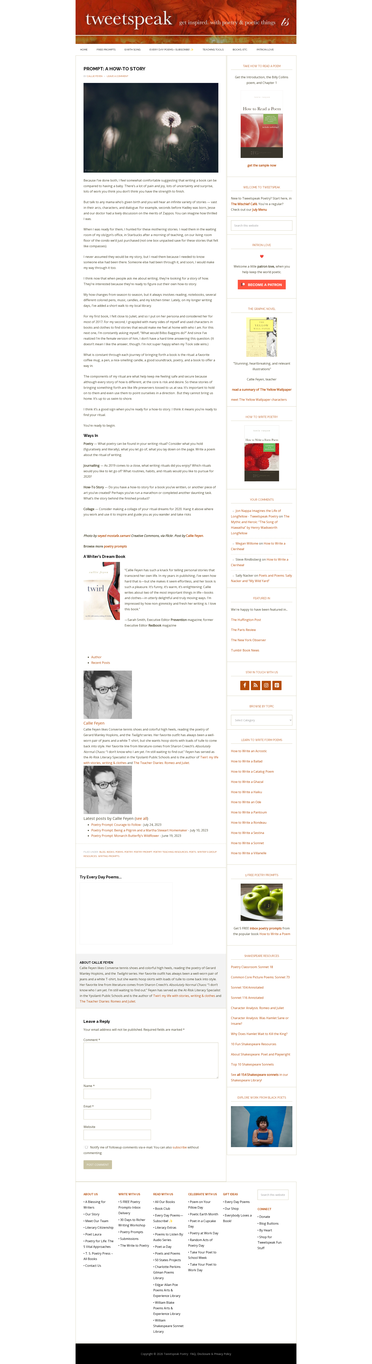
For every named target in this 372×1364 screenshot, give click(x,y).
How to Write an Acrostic (249, 751)
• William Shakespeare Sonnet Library (168, 1326)
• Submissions (128, 1239)
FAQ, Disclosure (200, 1354)
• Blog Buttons (268, 1223)
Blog (102, 852)
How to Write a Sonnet (247, 843)
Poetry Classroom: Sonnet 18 (252, 967)
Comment (92, 1040)
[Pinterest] (277, 685)
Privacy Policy (222, 1354)
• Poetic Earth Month (203, 1214)
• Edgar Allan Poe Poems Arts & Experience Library (166, 1290)
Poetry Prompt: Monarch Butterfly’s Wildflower (125, 836)
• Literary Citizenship (99, 1227)
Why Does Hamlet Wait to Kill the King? (259, 1034)
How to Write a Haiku (246, 792)
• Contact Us (92, 1265)
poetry (128, 852)
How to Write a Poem (274, 934)
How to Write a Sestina (247, 833)
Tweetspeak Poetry (186, 22)
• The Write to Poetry (133, 1245)
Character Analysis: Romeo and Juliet (257, 1008)
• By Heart (264, 1230)
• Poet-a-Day (162, 1247)
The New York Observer (248, 640)
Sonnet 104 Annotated (247, 987)
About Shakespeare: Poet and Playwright (260, 1054)
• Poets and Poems (166, 1253)
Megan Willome (247, 543)
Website (89, 1127)
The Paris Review (243, 630)
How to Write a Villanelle (248, 853)
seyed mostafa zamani (113, 536)
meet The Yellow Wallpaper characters (259, 399)
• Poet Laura (92, 1234)
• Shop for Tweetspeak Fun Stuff (269, 1242)
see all (141, 818)
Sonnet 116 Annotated (247, 998)
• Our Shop (231, 1208)
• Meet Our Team (96, 1221)
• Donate (263, 1217)
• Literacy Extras (164, 1227)
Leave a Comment (117, 76)
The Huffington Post (246, 620)
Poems (119, 852)
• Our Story (91, 1214)
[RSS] (255, 685)
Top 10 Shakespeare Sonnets (252, 1064)
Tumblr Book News (245, 650)
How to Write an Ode (246, 802)
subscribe (180, 1147)
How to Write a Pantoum (249, 812)
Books (110, 852)
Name (89, 1086)
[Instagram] (266, 685)
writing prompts (108, 856)
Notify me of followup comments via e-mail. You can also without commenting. (141, 1150)
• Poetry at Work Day (203, 1233)
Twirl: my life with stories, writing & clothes (184, 996)
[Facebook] (244, 685)
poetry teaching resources (170, 852)
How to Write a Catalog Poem (252, 771)
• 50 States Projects (167, 1260)
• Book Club (161, 1208)
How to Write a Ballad (246, 761)
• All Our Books (164, 1202)
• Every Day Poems (236, 1202)
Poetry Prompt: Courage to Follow (116, 825)
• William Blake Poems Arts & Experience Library (166, 1308)
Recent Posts (100, 663)
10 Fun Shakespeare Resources (253, 1044)
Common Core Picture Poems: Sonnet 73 (260, 977)
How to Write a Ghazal (247, 782)
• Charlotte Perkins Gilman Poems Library (167, 1272)
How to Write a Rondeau (248, 822)
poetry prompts (115, 546)
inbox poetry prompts (266, 928)
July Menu (259, 209)
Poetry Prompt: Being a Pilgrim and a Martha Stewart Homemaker (139, 830)
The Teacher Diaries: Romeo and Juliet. (161, 763)
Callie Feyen (194, 536)
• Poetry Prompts (130, 1232)
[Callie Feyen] (108, 717)
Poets (192, 852)
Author (96, 657)
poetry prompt (143, 852)
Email (89, 1106)
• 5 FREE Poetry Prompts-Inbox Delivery (129, 1207)
